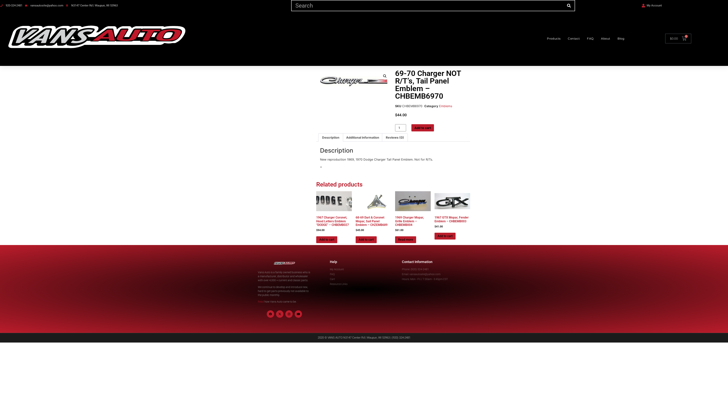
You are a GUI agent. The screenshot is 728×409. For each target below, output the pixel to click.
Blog (620, 38)
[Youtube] (298, 314)
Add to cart (422, 128)
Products (554, 38)
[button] (384, 76)
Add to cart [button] (326, 239)
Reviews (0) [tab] (395, 137)
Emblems (445, 106)
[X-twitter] (279, 314)
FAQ (590, 38)
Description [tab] (330, 137)
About (605, 38)
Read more (405, 239)
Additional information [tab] (362, 137)
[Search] (569, 5)
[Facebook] (270, 314)
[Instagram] (289, 314)
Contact (574, 38)
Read (261, 301)
